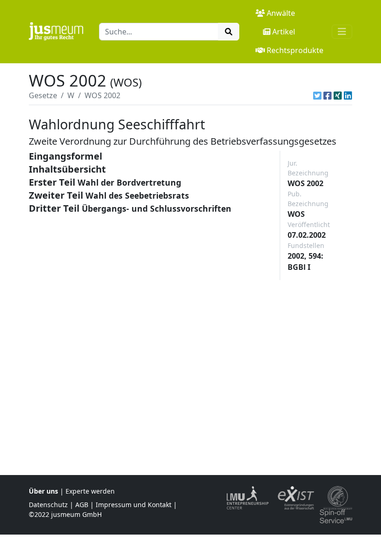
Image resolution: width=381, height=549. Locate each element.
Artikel (283, 32)
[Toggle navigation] (342, 32)
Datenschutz (48, 504)
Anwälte (281, 13)
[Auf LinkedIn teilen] (348, 95)
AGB (81, 504)
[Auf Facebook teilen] (327, 95)
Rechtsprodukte (295, 50)
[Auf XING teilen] (338, 95)
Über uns (43, 491)
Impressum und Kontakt (133, 504)
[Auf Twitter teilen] (317, 95)
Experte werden (90, 491)
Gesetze (43, 95)
